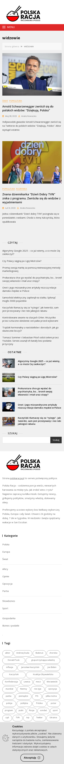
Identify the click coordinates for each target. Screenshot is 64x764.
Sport (5, 608)
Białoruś (39, 652)
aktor (7, 652)
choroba (53, 652)
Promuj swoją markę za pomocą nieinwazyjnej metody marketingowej (31, 269)
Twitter (39, 717)
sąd (7, 717)
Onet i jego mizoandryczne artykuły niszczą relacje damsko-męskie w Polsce (29, 289)
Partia (5, 591)
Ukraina (53, 717)
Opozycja (7, 583)
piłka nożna (51, 696)
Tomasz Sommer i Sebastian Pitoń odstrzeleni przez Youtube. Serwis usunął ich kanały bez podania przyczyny (30, 340)
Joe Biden (52, 667)
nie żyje (37, 688)
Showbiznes (8, 600)
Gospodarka (8, 618)
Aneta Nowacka (28, 116)
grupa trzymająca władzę (43, 660)
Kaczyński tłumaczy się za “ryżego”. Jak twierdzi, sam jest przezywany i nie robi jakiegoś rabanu (30, 309)
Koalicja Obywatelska (43, 674)
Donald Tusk (14, 660)
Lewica (27, 681)
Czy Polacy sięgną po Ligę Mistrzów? (21, 260)
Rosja (31, 710)
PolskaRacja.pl (21, 11)
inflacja (9, 667)
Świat (5, 100)
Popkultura (15, 100)
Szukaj (12, 433)
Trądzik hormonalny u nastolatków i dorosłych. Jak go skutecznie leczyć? (30, 329)
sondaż (43, 710)
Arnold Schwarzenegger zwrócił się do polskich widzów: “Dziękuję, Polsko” (27, 108)
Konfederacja (11, 681)
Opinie (5, 576)
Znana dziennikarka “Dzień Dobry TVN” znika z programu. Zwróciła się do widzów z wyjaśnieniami (31, 198)
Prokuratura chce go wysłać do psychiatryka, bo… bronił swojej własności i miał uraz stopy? (32, 279)
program (9, 710)
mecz (38, 681)
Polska (5, 544)
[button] (26, 27)
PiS (36, 696)
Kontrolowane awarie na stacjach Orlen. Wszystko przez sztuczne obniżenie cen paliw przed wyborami (30, 319)
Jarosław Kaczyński (30, 667)
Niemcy (23, 688)
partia (8, 696)
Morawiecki (52, 681)
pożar (53, 703)
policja (9, 703)
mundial (9, 688)
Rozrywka (21, 188)
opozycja (52, 688)
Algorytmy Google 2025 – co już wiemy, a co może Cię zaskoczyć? (31, 252)
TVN (18, 717)
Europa (6, 551)
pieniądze (23, 696)
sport (55, 710)
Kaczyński (14, 674)
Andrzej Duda (22, 652)
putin (21, 710)
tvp (27, 717)
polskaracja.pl (17, 478)
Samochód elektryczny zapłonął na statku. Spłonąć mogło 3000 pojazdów (29, 299)
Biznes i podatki (10, 625)
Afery (5, 569)
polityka (24, 703)
